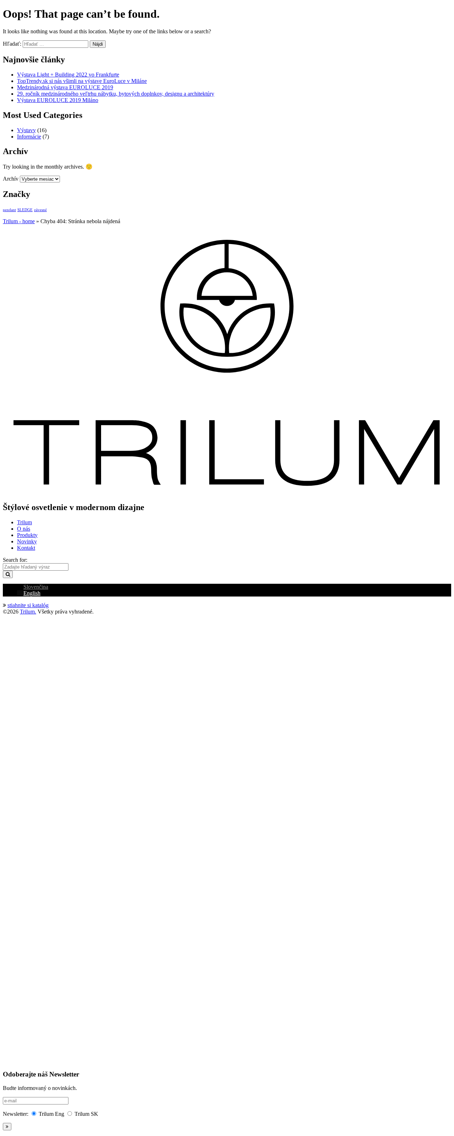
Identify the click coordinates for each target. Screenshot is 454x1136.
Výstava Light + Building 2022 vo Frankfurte (68, 75)
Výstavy (26, 130)
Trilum (24, 522)
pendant (9, 210)
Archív (10, 179)
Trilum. (28, 612)
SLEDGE (25, 210)
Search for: (15, 560)
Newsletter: (15, 1114)
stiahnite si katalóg (28, 605)
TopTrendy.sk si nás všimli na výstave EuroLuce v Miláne (82, 81)
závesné (40, 210)
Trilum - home (19, 221)
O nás (23, 529)
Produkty (27, 535)
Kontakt (26, 548)
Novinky (27, 541)
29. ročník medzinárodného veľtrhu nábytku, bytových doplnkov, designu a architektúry (115, 94)
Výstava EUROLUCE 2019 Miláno (57, 100)
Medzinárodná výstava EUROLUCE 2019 (65, 87)
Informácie (29, 137)
